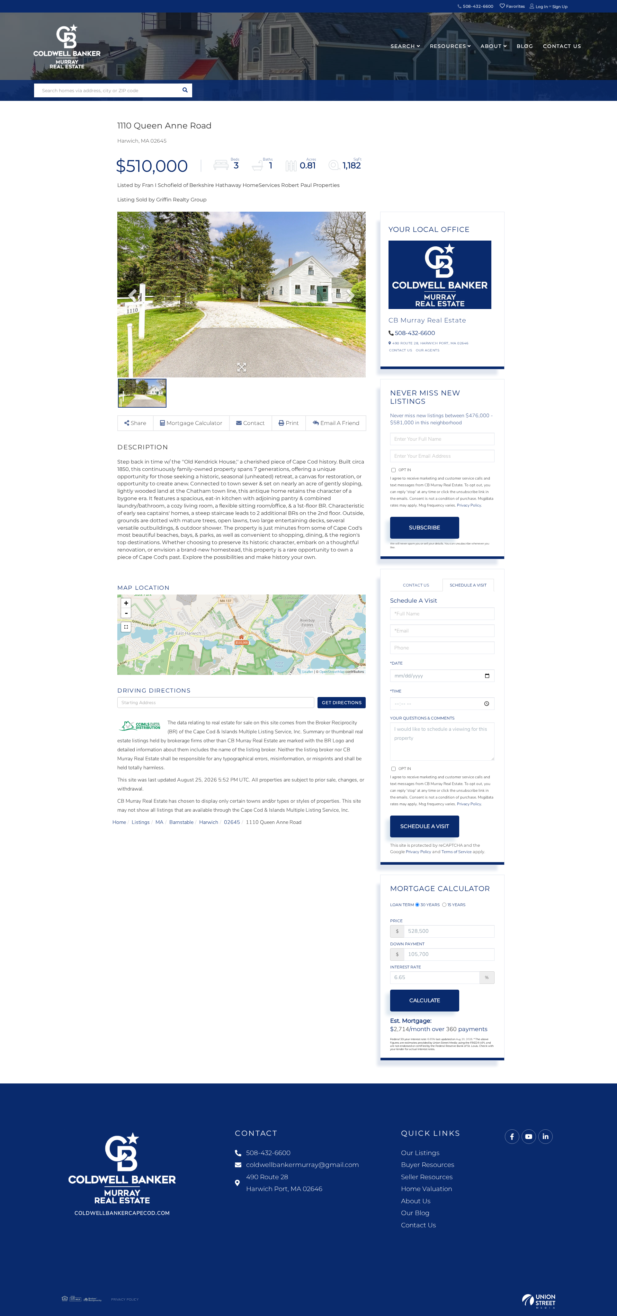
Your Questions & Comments (422, 718)
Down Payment (407, 943)
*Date (396, 663)
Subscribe (424, 528)
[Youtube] (529, 1137)
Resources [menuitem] (448, 46)
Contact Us (400, 350)
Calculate (424, 1000)
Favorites (515, 6)
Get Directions (342, 702)
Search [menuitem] (403, 46)
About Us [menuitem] (416, 1201)
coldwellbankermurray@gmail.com (302, 1165)
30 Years (430, 904)
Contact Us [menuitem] (562, 46)
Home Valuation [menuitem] (426, 1189)
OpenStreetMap (331, 671)
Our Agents (427, 350)
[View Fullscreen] (126, 627)
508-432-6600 (478, 6)
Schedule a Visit (468, 585)
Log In (542, 6)
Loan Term (402, 904)
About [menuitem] (491, 46)
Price (396, 920)
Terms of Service (457, 852)
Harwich (208, 822)
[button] (185, 90)
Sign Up (560, 6)
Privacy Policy (469, 505)
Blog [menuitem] (525, 46)
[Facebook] (512, 1137)
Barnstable (181, 822)
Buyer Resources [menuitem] (427, 1165)
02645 (232, 822)
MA (160, 822)
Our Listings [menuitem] (420, 1153)
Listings (141, 822)
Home (119, 822)
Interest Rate (405, 967)
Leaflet (307, 671)
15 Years (456, 904)
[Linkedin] (545, 1137)
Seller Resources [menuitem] (427, 1177)
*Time (395, 691)
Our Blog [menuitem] (415, 1213)
